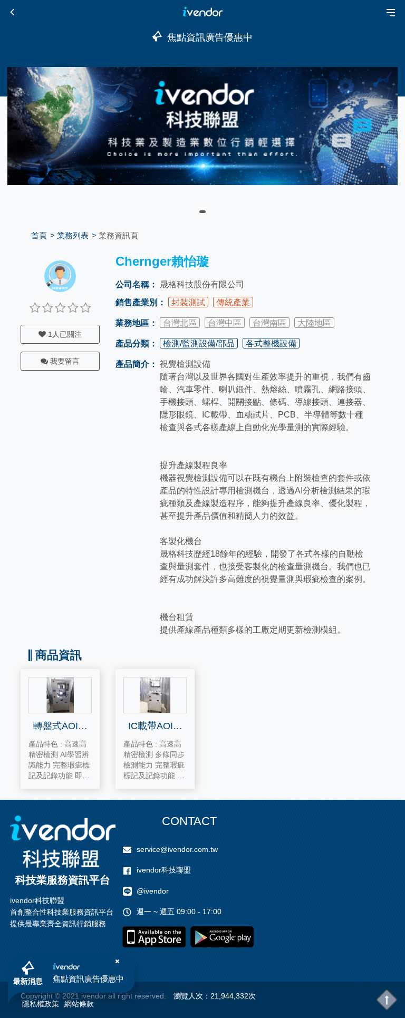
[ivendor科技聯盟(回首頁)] (62, 842)
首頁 (39, 235)
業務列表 (73, 235)
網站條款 (79, 1003)
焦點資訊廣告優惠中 (88, 979)
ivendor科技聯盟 (164, 870)
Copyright (37, 996)
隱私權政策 (40, 1003)
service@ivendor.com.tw (177, 849)
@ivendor (153, 891)
